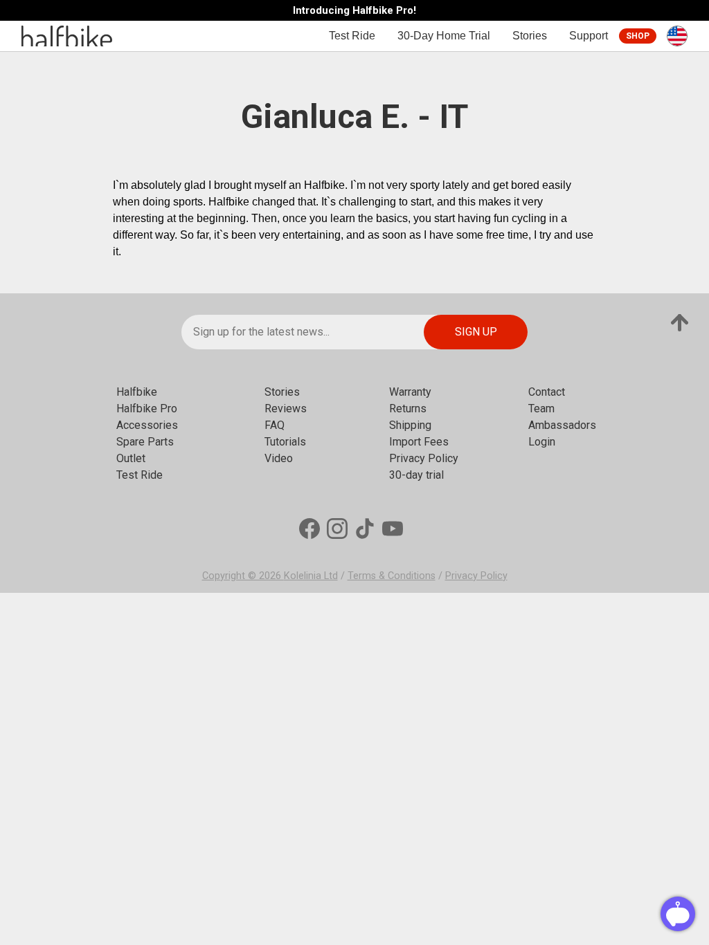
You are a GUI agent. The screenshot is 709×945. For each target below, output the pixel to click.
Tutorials (285, 441)
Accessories (147, 425)
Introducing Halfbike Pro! (354, 11)
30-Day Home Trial (443, 36)
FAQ (274, 425)
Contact (546, 391)
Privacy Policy (423, 458)
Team (541, 408)
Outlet (130, 458)
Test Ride (352, 36)
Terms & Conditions (392, 576)
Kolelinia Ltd (311, 576)
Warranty (410, 391)
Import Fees (419, 441)
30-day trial (416, 474)
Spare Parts (145, 441)
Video (278, 458)
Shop (637, 36)
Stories (529, 36)
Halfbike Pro (146, 408)
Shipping (410, 425)
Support (588, 36)
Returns (408, 408)
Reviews (285, 408)
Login (541, 441)
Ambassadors (562, 425)
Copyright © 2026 (243, 576)
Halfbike (136, 391)
